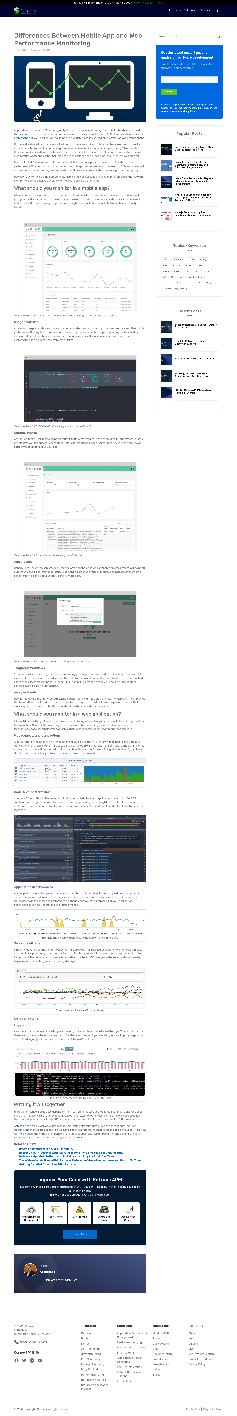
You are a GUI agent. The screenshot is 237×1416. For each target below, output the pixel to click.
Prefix (84, 1338)
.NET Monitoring (90, 1348)
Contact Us (193, 1409)
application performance (174, 283)
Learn (204, 10)
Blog (155, 1348)
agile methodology (172, 271)
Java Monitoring (91, 1354)
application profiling (202, 283)
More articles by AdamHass (61, 1280)
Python (176, 265)
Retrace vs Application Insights (95, 1387)
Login (216, 10)
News (191, 1338)
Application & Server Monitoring (129, 1359)
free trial (76, 1137)
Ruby (188, 265)
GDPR (191, 1348)
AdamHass (47, 1272)
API (196, 271)
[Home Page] (25, 10)
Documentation (162, 1354)
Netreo (85, 1343)
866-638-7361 (33, 1342)
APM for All (168, 277)
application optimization (191, 277)
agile (199, 265)
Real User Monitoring (129, 1366)
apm (207, 271)
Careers (193, 1343)
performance (22, 137)
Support (158, 1374)
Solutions (190, 10)
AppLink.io (20, 1125)
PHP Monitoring (90, 1359)
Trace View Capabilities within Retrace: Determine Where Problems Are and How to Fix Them (80, 1160)
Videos (157, 1369)
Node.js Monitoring (92, 1364)
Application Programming (175, 289)
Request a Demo (213, 1409)
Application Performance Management (132, 1335)
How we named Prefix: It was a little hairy (46, 1148)
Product (174, 10)
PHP (165, 265)
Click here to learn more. (149, 2)
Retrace (86, 1333)
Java (191, 259)
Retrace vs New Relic (94, 1379)
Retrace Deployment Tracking (129, 1374)
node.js (203, 259)
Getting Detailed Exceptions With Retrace (47, 1164)
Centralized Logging (129, 1342)
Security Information (201, 1354)
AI (188, 271)
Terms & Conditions (200, 1359)
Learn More (80, 1234)
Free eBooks (160, 1359)
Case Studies (161, 1343)
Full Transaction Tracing (131, 1347)
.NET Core (178, 259)
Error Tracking (125, 1352)
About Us (194, 1333)
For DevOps (124, 1381)
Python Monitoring (92, 1374)
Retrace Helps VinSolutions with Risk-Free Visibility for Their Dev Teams (67, 1156)
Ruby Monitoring (91, 1369)
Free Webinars (161, 1364)
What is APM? (161, 1333)
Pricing (157, 1338)
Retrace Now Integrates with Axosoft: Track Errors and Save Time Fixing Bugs (71, 1152)
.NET (165, 259)
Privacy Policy (196, 1364)
